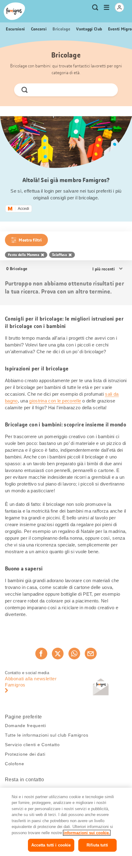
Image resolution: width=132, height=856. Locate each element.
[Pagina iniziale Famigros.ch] (14, 11)
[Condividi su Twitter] (58, 653)
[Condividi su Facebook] (41, 653)
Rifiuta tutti (97, 845)
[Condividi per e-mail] (90, 653)
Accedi (23, 208)
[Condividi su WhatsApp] (74, 653)
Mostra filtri (30, 240)
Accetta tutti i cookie (51, 845)
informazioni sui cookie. (87, 832)
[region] (66, 822)
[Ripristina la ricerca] (108, 90)
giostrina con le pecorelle (55, 400)
